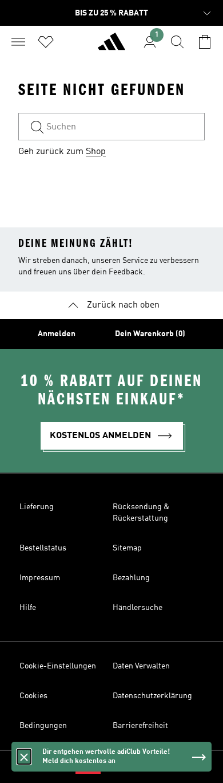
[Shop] (111, 46)
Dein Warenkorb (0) (150, 334)
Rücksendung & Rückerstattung (141, 512)
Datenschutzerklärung (152, 696)
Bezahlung (131, 578)
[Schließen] (24, 756)
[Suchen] (177, 42)
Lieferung (36, 507)
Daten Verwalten (141, 666)
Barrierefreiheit (140, 726)
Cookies (33, 696)
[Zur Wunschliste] (45, 42)
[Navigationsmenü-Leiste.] (18, 42)
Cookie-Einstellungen (57, 666)
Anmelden (56, 334)
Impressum (39, 578)
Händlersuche (137, 608)
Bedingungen (43, 726)
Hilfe (27, 608)
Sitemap (127, 548)
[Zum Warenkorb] (204, 42)
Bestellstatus (42, 548)
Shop (96, 151)
